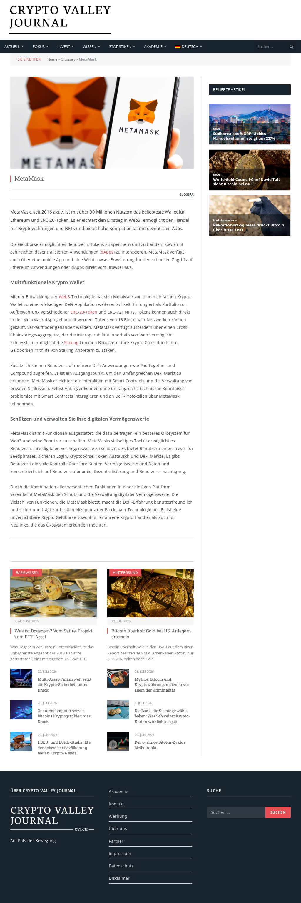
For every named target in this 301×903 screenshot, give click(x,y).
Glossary (68, 59)
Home (52, 59)
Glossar (186, 194)
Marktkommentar (225, 220)
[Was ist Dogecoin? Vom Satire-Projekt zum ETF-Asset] (53, 593)
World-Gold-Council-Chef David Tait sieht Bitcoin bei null (246, 181)
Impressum (120, 853)
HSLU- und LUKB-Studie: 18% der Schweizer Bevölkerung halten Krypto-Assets (64, 747)
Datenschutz (121, 866)
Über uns (118, 828)
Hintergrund (125, 572)
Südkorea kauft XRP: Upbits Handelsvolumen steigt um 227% (244, 136)
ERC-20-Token (83, 312)
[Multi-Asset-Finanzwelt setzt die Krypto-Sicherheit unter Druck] (21, 678)
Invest (63, 46)
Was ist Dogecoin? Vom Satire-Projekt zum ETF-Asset (53, 633)
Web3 (64, 296)
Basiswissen (27, 572)
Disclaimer (119, 878)
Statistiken (120, 46)
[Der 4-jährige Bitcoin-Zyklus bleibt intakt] (118, 741)
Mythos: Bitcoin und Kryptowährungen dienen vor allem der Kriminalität (162, 685)
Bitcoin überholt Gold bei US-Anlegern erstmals (151, 633)
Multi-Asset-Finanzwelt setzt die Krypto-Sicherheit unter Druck (64, 685)
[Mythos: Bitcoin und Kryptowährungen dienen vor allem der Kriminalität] (118, 678)
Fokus (39, 46)
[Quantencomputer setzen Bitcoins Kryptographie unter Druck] (21, 709)
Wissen (89, 46)
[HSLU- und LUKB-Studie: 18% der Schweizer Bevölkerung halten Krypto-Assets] (21, 741)
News (216, 129)
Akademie (153, 46)
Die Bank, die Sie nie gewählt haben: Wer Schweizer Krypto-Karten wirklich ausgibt (162, 716)
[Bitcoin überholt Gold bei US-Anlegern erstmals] (150, 593)
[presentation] (292, 46)
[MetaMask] (102, 123)
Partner (116, 841)
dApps (107, 252)
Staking (71, 342)
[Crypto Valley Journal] (60, 19)
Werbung (118, 816)
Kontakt (116, 804)
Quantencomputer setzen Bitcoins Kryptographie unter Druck (64, 716)
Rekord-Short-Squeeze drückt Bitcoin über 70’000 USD (248, 227)
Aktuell (12, 46)
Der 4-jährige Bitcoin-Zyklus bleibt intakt (160, 744)
